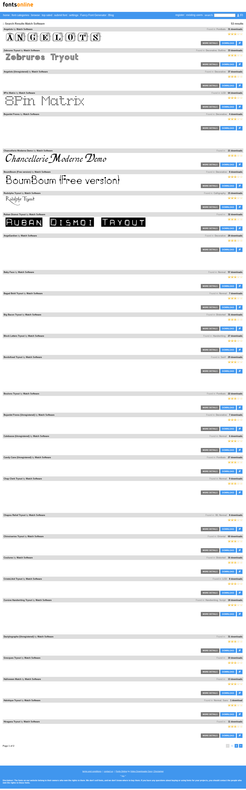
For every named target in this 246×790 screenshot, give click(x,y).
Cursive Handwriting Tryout (18, 600)
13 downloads (235, 679)
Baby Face (9, 272)
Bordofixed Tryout (13, 357)
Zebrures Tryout (12, 50)
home (6, 15)
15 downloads (235, 193)
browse (35, 15)
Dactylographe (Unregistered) (19, 636)
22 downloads (235, 393)
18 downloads (235, 600)
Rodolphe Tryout (12, 193)
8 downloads (235, 172)
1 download (236, 700)
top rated (47, 15)
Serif (223, 357)
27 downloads (235, 336)
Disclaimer (158, 771)
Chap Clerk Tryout (13, 478)
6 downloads (235, 436)
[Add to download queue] (239, 43)
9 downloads (235, 478)
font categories (20, 15)
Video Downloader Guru (141, 771)
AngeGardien (10, 235)
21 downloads (235, 150)
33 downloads (235, 50)
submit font (60, 15)
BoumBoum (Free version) (17, 172)
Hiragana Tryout (12, 721)
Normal (222, 272)
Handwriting (219, 336)
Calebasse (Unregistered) (16, 436)
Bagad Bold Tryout (13, 293)
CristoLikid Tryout (13, 579)
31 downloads (235, 29)
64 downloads (235, 93)
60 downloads (235, 536)
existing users (194, 15)
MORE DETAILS (210, 43)
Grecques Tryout (12, 658)
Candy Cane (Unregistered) (17, 457)
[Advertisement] (204, 6)
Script (222, 600)
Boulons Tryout (12, 393)
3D (216, 515)
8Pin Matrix (9, 93)
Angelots (8, 29)
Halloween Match (12, 679)
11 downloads (235, 721)
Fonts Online (121, 771)
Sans (225, 700)
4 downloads (235, 114)
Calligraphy (220, 193)
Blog (111, 15)
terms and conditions (92, 771)
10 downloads (235, 658)
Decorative (211, 50)
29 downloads (235, 357)
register (179, 15)
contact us (108, 771)
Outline (222, 50)
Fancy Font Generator (93, 15)
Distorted (221, 314)
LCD (223, 93)
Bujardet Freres (12, 114)
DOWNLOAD (228, 43)
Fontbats (221, 29)
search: (209, 15)
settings (73, 15)
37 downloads (235, 71)
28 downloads (235, 235)
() (241, 15)
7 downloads (235, 293)
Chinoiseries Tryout (14, 536)
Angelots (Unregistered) (16, 71)
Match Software (24, 29)
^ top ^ (123, 776)
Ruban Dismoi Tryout (15, 214)
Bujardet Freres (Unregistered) (19, 415)
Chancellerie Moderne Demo (18, 150)
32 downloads (235, 214)
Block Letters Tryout (14, 336)
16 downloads (235, 557)
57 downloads (235, 272)
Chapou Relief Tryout (14, 515)
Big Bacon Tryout (13, 314)
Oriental (221, 536)
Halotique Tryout (12, 700)
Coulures (8, 557)
